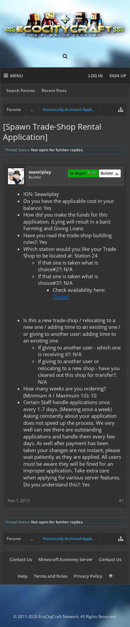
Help (22, 576)
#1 (121, 500)
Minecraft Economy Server (65, 559)
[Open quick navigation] (121, 109)
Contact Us (21, 559)
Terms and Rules (50, 576)
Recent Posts (54, 90)
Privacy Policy (88, 576)
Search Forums (20, 90)
